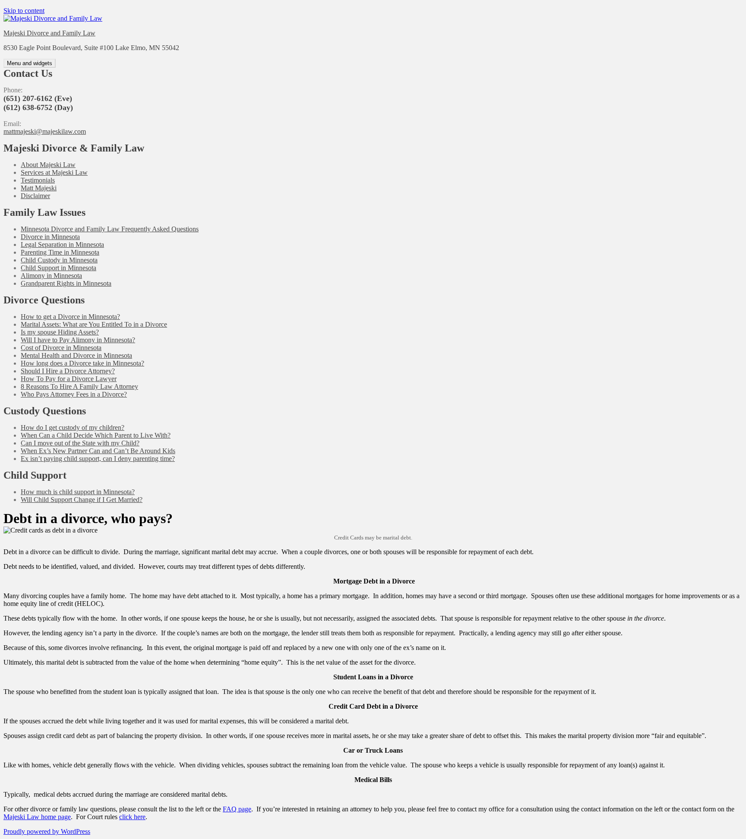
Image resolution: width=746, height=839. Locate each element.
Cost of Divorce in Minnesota (61, 347)
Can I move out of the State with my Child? (80, 443)
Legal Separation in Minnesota (62, 244)
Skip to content (23, 10)
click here (132, 816)
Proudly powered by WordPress (46, 831)
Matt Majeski (39, 188)
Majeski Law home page (37, 816)
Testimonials (38, 180)
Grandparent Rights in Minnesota (66, 283)
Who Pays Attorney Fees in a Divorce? (74, 394)
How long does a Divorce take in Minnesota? (82, 363)
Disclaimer (35, 195)
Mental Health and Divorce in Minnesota (76, 355)
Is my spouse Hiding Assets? (60, 332)
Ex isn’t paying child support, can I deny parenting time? (98, 458)
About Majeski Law (48, 164)
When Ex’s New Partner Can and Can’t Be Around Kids (98, 450)
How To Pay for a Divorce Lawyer (69, 378)
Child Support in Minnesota (58, 267)
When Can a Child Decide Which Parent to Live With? (96, 435)
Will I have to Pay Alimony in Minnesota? (78, 340)
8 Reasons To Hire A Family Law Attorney (79, 386)
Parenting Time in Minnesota (60, 252)
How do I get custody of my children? (72, 427)
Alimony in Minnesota (51, 275)
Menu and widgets (29, 63)
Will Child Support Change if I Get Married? (81, 499)
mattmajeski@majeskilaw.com (44, 131)
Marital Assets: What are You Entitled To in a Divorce (94, 324)
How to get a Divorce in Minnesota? (70, 316)
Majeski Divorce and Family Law (49, 33)
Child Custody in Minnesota (59, 260)
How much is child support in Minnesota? (78, 491)
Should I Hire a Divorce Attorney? (68, 371)
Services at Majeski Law (54, 172)
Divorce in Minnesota (50, 236)
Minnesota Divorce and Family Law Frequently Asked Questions (110, 229)
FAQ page (237, 809)
